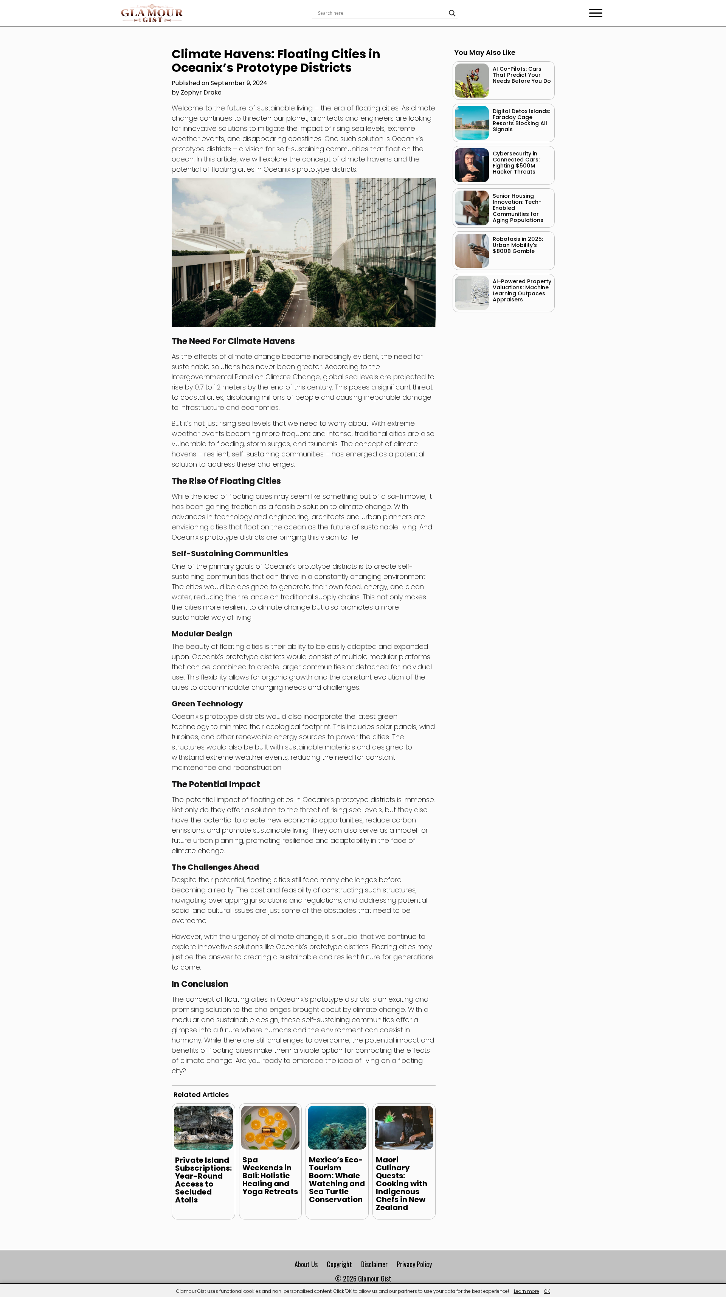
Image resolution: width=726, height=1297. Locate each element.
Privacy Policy (414, 1264)
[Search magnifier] (452, 13)
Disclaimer (374, 1264)
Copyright (339, 1264)
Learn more (526, 1291)
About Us (306, 1264)
